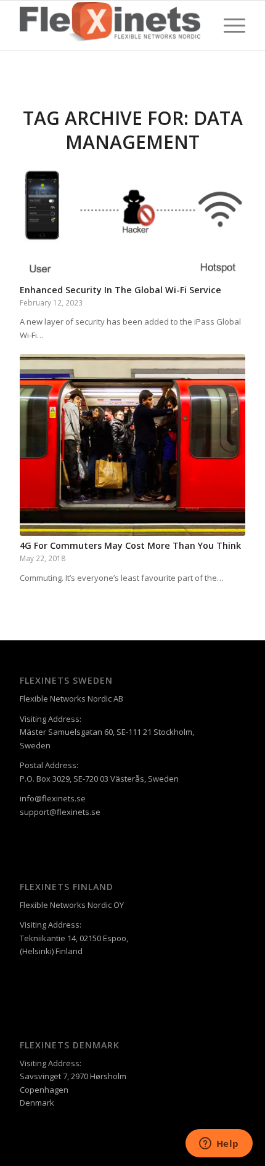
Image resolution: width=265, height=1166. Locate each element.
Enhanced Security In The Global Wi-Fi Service (120, 290)
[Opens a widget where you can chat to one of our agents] (219, 1144)
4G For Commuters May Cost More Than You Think (130, 545)
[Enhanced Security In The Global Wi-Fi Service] (132, 221)
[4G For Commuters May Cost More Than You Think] (132, 445)
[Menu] (228, 25)
